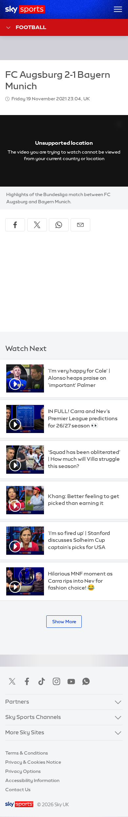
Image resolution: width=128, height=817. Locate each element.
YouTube (71, 681)
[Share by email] (80, 224)
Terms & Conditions (26, 753)
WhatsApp (86, 681)
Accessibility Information (32, 780)
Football (31, 27)
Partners (17, 702)
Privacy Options (23, 771)
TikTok (42, 681)
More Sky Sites (24, 732)
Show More (64, 621)
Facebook (27, 681)
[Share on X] (37, 224)
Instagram (56, 681)
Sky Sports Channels (33, 717)
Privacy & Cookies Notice (33, 762)
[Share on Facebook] (15, 224)
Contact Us (18, 789)
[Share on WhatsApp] (59, 224)
